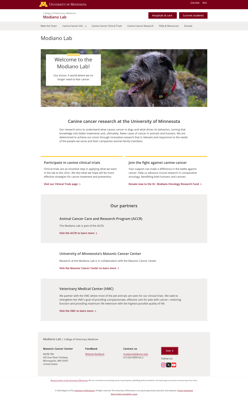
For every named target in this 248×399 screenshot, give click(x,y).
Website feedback (94, 354)
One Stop (195, 2)
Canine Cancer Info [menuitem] (71, 27)
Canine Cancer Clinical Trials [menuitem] (107, 25)
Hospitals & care (162, 15)
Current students (193, 15)
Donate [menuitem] (188, 25)
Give (168, 350)
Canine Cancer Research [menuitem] (140, 25)
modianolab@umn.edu (135, 354)
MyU (205, 2)
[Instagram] (163, 365)
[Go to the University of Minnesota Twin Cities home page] (65, 4)
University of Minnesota (84, 390)
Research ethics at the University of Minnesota (69, 380)
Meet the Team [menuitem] (49, 25)
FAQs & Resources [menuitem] (169, 25)
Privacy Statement (185, 390)
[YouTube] (174, 365)
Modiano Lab (54, 17)
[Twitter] (168, 365)
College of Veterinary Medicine (59, 13)
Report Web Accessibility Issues (124, 394)
